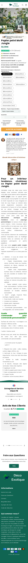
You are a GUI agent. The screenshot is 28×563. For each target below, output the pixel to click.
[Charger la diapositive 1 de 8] (19, 33)
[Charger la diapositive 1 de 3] (12, 33)
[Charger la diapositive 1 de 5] (15, 33)
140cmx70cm (7, 74)
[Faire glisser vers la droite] (26, 21)
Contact (3, 498)
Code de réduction (7, 508)
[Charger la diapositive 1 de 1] (8, 33)
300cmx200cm (7, 84)
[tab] (11, 399)
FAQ (14, 466)
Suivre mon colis (6, 492)
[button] (2, 5)
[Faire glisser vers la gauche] (2, 21)
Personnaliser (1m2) (9, 105)
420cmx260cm (7, 98)
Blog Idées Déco (6, 501)
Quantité (4, 114)
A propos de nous (6, 505)
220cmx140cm (7, 77)
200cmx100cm (19, 74)
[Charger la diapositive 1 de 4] (13, 33)
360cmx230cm (7, 88)
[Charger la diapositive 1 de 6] (16, 33)
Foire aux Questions (7, 495)
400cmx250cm (7, 95)
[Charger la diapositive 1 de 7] (18, 33)
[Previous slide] (8, 399)
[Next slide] (19, 399)
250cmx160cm (20, 77)
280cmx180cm (7, 81)
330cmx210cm (20, 84)
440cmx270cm (7, 102)
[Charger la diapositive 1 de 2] (10, 33)
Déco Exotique (16, 554)
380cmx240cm (7, 91)
